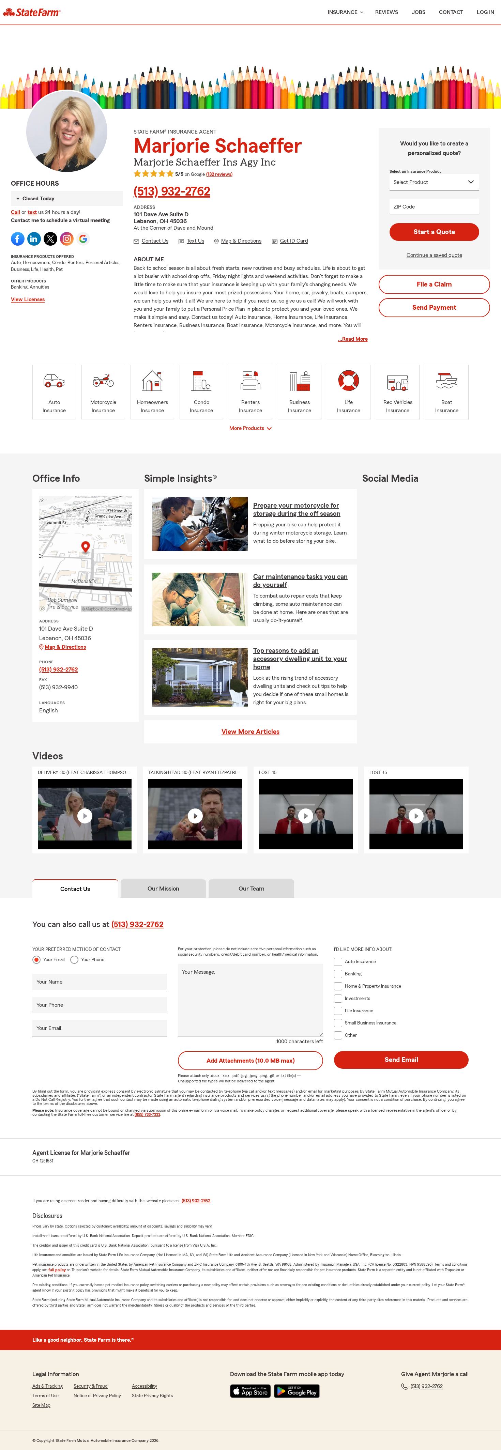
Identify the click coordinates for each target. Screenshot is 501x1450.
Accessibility (144, 1386)
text (32, 212)
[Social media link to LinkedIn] (34, 239)
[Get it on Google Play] (297, 1391)
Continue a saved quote (434, 255)
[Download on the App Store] (250, 1391)
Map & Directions (65, 647)
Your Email (54, 959)
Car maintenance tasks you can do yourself (300, 580)
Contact (451, 12)
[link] (32, 12)
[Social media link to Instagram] (67, 239)
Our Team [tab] (251, 888)
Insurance (343, 12)
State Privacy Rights (152, 1395)
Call (15, 212)
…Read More (353, 339)
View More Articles (250, 731)
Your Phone (92, 959)
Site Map (41, 1405)
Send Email (401, 1059)
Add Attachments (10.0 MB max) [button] (251, 1061)
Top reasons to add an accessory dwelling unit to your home (300, 658)
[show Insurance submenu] (360, 12)
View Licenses (28, 299)
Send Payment (434, 307)
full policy (57, 1270)
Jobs (418, 12)
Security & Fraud (91, 1386)
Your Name (49, 982)
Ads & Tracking (47, 1386)
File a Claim (434, 284)
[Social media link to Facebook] (18, 239)
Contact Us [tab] (75, 889)
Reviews (386, 12)
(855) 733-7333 (147, 1114)
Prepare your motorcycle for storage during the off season (296, 509)
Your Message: (198, 972)
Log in (485, 12)
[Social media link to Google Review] (83, 239)
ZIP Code (404, 207)
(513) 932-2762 (172, 192)
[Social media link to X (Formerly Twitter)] (50, 239)
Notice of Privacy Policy (97, 1395)
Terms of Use (45, 1395)
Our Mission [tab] (163, 888)
